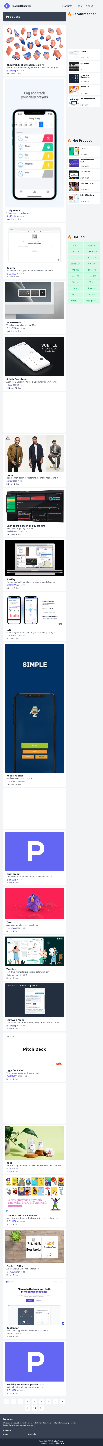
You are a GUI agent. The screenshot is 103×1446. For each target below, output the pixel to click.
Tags (79, 6)
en (51, 1443)
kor (59, 1443)
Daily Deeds (13, 210)
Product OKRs (14, 1266)
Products (67, 6)
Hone (9, 475)
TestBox (11, 969)
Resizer (10, 268)
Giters (5, 1434)
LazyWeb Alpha (15, 1020)
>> (41, 1407)
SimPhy (10, 579)
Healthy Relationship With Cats (25, 1384)
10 (34, 1407)
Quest (10, 922)
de (55, 1443)
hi (57, 1443)
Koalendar (12, 1328)
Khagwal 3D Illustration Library (25, 64)
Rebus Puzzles (14, 775)
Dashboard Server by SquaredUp (25, 525)
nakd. (9, 1162)
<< (6, 1401)
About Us (91, 6)
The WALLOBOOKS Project (21, 1215)
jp (61, 1443)
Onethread (13, 874)
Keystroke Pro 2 (15, 322)
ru (63, 1443)
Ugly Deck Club (15, 1070)
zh (48, 1443)
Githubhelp (31, 1434)
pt (53, 1443)
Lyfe (9, 629)
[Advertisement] (34, 412)
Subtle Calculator (16, 379)
